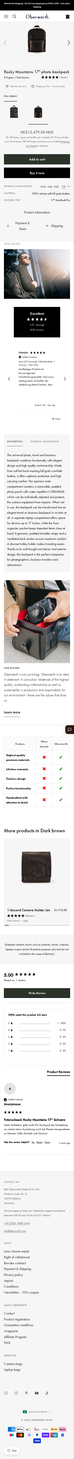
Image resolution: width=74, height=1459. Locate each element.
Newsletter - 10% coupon (21, 1292)
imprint (8, 1280)
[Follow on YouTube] (37, 1393)
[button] (69, 43)
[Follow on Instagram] (16, 1393)
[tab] (58, 1073)
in (68, 186)
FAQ (7, 1342)
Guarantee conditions (18, 1325)
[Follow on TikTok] (47, 1393)
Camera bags (13, 1363)
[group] (15, 442)
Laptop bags (12, 1369)
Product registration (17, 1319)
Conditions (11, 1286)
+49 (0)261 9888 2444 (17, 1223)
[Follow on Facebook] (6, 1393)
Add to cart (37, 159)
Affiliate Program (15, 1337)
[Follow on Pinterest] (26, 1393)
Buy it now (37, 173)
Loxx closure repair (16, 1251)
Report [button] (40, 1142)
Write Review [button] (37, 993)
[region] (37, 378)
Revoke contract (15, 1263)
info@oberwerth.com (15, 1231)
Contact (9, 1313)
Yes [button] (33, 1142)
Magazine (11, 1331)
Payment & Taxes (22, 226)
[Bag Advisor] (69, 729)
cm (64, 186)
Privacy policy (13, 1274)
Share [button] (47, 1142)
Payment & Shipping (17, 1268)
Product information (37, 212)
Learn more (12, 712)
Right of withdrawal (17, 1257)
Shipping (57, 225)
